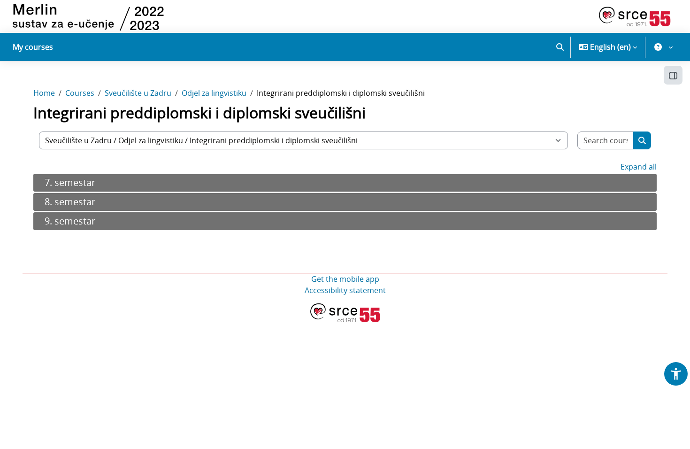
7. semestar (70, 182)
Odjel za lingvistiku (214, 93)
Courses (79, 93)
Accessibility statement (345, 290)
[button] (560, 47)
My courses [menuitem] (33, 47)
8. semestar (70, 201)
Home (44, 93)
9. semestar (70, 221)
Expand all (639, 167)
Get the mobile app (345, 279)
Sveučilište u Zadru (138, 93)
